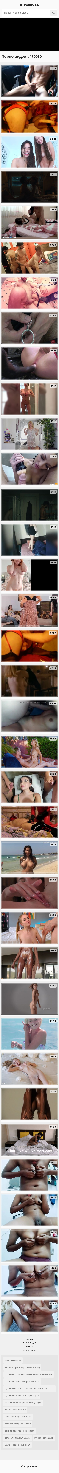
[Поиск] (53, 13)
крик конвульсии (13, 1360)
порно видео (29, 1343)
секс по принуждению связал (19, 1431)
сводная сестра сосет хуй (18, 1424)
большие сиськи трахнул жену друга (23, 1402)
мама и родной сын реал (17, 1445)
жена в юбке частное (15, 1409)
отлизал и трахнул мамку (17, 1438)
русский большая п (43, 1438)
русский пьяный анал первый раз (22, 1395)
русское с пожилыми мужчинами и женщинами (29, 1374)
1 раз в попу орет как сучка (18, 1417)
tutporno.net (29, 4)
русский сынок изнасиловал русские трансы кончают (27, 1389)
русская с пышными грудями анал (22, 1381)
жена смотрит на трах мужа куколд (22, 1367)
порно (29, 1339)
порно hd (29, 1346)
